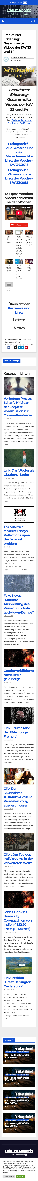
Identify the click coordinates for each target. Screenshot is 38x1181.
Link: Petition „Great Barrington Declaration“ (17, 982)
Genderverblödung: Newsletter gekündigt (19, 675)
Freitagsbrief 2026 (23, 1051)
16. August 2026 (13, 1084)
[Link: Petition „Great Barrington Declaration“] (19, 973)
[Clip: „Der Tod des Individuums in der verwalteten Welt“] (19, 849)
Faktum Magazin (19, 10)
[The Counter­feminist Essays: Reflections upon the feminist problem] (19, 522)
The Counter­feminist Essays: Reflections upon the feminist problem (17, 535)
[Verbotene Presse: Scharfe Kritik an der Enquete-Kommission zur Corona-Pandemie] (19, 393)
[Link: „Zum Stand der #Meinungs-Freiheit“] (19, 723)
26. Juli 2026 (12, 1106)
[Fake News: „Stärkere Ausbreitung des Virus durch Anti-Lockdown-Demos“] (19, 590)
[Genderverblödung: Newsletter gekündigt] (19, 665)
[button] (31, 21)
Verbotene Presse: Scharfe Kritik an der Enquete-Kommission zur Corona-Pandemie (18, 407)
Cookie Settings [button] (9, 1176)
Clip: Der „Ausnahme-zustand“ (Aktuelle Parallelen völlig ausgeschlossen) (18, 797)
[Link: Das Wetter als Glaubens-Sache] (19, 465)
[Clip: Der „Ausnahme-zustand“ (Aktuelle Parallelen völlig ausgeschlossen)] (19, 783)
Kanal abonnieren (20, 225)
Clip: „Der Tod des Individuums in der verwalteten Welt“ (18, 859)
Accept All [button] (20, 1176)
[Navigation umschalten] (34, 21)
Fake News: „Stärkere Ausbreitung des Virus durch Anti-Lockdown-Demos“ (19, 604)
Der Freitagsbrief (11, 1051)
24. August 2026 (13, 1061)
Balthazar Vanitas (20, 57)
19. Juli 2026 (11, 1129)
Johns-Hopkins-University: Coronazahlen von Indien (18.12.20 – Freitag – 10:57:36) (18, 920)
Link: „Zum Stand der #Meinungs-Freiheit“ (17, 732)
